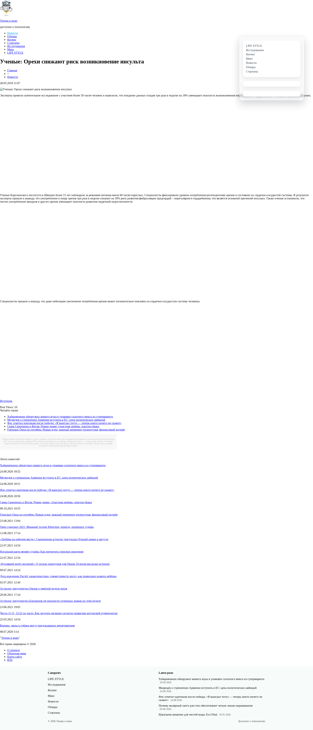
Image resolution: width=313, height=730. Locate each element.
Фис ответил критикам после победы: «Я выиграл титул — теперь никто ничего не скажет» (64, 423)
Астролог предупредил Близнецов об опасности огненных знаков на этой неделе (50, 600)
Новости (12, 33)
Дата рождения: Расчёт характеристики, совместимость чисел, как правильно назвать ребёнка (58, 576)
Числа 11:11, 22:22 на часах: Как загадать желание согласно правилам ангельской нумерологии (59, 613)
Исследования (16, 46)
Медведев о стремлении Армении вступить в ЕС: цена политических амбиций (56, 419)
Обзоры (12, 36)
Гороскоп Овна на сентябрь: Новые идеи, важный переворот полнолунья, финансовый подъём (66, 429)
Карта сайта (14, 656)
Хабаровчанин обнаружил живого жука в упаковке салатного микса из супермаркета (60, 416)
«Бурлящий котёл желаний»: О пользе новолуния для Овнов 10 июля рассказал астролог (55, 563)
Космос (11, 39)
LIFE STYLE (15, 52)
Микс (10, 49)
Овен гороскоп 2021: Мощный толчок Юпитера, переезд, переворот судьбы (47, 526)
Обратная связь (16, 653)
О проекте (13, 650)
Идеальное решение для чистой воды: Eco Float (188, 714)
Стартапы (13, 42)
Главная (12, 70)
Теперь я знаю (10, 637)
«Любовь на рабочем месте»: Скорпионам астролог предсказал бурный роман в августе (54, 539)
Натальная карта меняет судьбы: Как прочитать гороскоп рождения (41, 551)
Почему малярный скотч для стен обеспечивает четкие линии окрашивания (206, 705)
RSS (9, 659)
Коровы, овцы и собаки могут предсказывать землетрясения (37, 625)
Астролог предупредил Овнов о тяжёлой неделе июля (33, 588)
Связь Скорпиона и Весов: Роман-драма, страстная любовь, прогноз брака (53, 426)
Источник (6, 401)
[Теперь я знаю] (6, 15)
